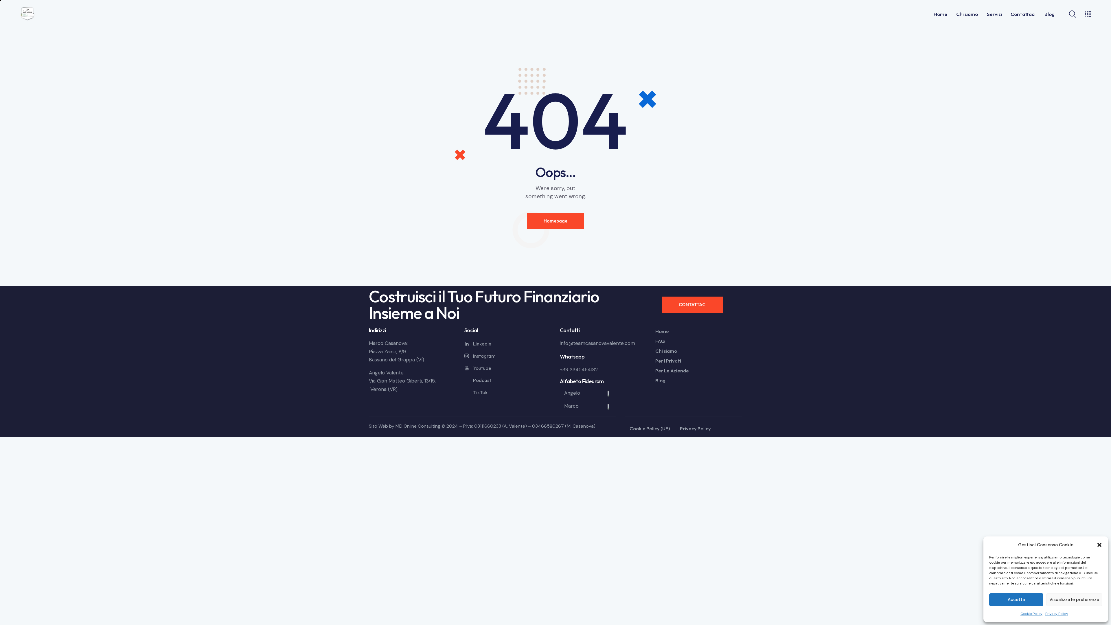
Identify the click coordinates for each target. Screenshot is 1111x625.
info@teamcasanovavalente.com (597, 343)
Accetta (1016, 599)
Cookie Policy (1031, 613)
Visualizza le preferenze (1074, 599)
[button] (1099, 545)
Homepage (555, 221)
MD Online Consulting (418, 426)
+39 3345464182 (579, 369)
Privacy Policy (1056, 613)
